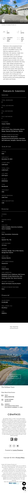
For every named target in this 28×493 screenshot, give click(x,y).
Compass (15, 419)
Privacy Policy (20, 457)
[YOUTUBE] (17, 446)
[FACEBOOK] (10, 446)
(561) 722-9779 (8, 401)
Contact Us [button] (14, 376)
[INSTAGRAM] (14, 446)
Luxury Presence (18, 450)
